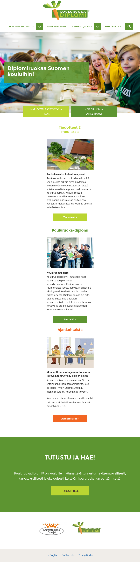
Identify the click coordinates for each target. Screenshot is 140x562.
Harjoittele (70, 491)
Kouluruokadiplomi (21, 26)
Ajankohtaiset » (70, 418)
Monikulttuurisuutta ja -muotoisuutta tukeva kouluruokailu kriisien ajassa (68, 374)
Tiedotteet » (70, 217)
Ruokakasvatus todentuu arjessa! (66, 174)
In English (52, 555)
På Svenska (68, 555)
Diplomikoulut (56, 26)
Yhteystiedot (113, 26)
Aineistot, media (82, 26)
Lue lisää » (70, 319)
